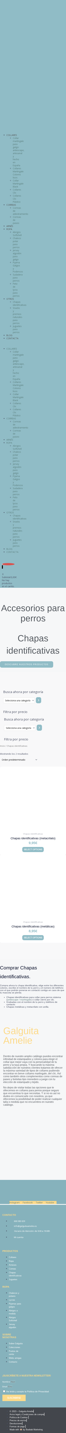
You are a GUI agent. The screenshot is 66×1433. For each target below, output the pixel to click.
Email (5, 1386)
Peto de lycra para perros (16, 289)
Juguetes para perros (17, 329)
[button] (8, 343)
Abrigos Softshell (17, 234)
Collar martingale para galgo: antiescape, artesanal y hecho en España (18, 152)
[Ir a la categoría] (38, 700)
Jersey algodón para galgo (17, 255)
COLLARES (11, 135)
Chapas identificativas (19, 303)
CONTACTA (12, 338)
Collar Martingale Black (18, 183)
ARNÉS (9, 226)
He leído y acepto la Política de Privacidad (27, 1391)
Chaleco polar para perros (17, 243)
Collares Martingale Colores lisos (18, 173)
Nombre (6, 1381)
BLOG (9, 335)
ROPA (9, 229)
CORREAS (11, 204)
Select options (33, 849)
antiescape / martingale (19, 1000)
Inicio (2, 746)
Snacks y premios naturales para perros (17, 315)
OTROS (10, 298)
